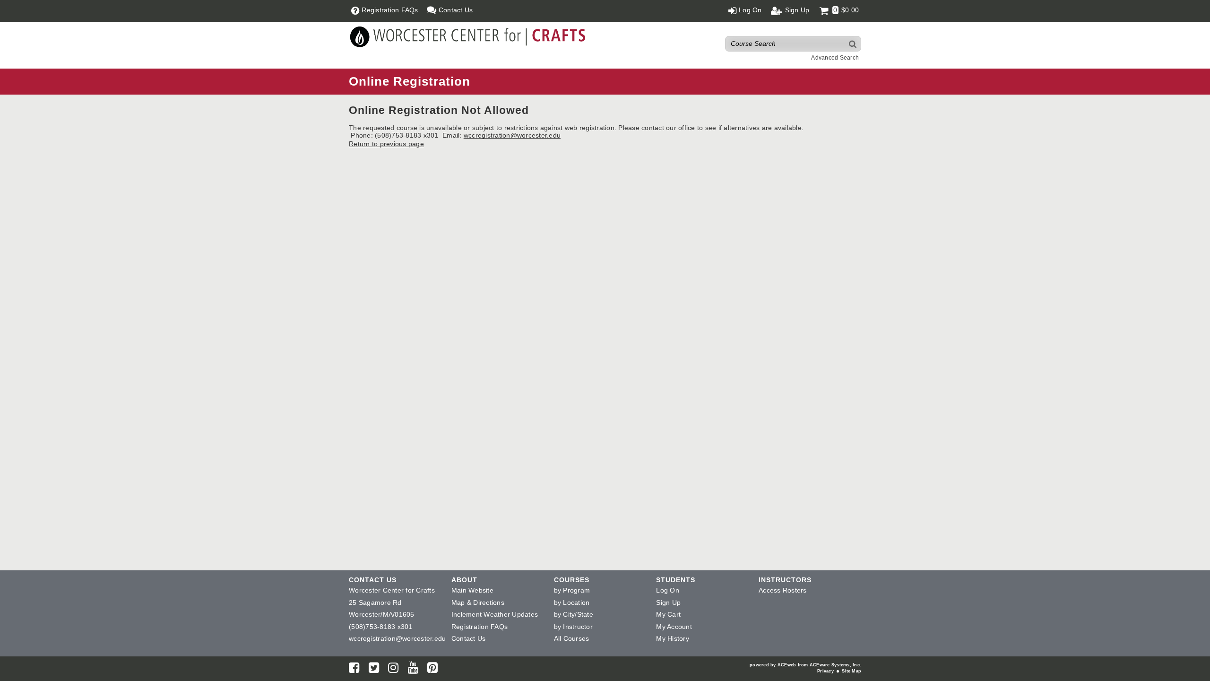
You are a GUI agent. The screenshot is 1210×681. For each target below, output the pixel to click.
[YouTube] (413, 669)
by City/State (573, 614)
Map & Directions (477, 602)
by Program (572, 590)
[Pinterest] (432, 669)
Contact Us (468, 638)
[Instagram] (393, 669)
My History (672, 638)
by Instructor (573, 626)
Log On (667, 590)
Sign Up (668, 602)
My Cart (668, 614)
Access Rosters (783, 590)
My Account (674, 626)
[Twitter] (374, 669)
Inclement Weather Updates (494, 614)
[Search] (853, 44)
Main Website (472, 590)
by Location (572, 602)
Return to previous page (386, 144)
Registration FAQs (479, 626)
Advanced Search (835, 58)
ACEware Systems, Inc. (835, 665)
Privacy (825, 671)
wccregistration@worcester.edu (512, 135)
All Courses (571, 638)
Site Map (851, 671)
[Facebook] (354, 669)
